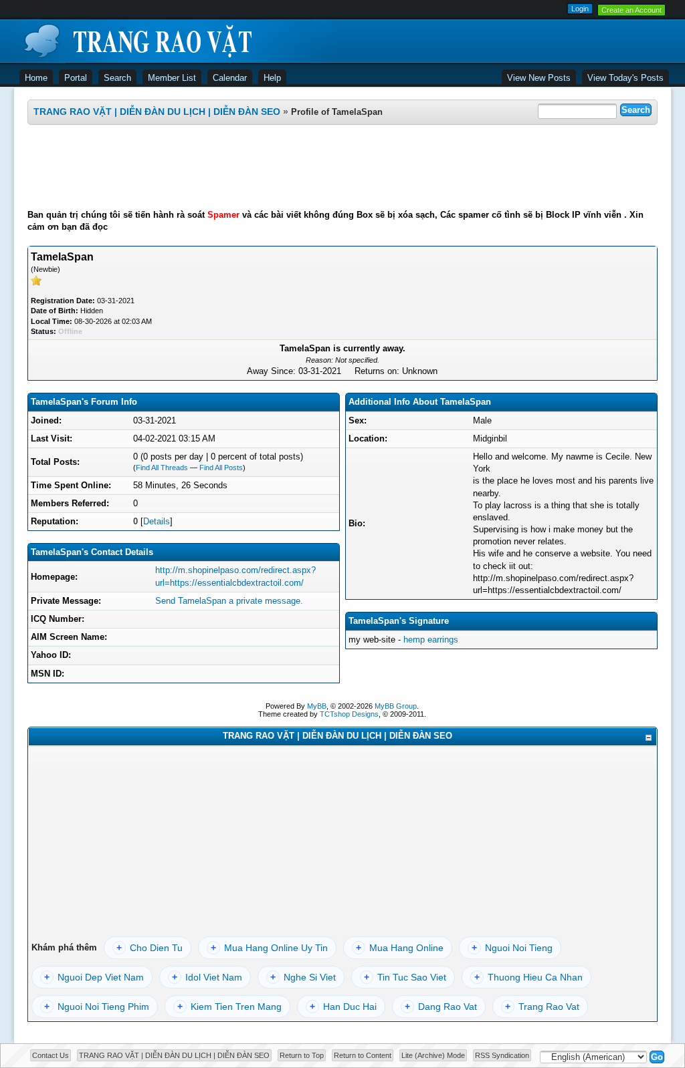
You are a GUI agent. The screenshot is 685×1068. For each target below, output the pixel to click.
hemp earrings (430, 640)
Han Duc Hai (343, 1006)
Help (272, 78)
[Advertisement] (342, 167)
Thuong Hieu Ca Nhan (528, 977)
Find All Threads (162, 468)
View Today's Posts (625, 78)
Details (156, 521)
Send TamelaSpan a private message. (229, 601)
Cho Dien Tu (149, 947)
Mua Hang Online (400, 947)
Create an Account (631, 10)
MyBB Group (396, 706)
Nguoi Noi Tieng (512, 947)
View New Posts (539, 78)
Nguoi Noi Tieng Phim (96, 1006)
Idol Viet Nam (207, 977)
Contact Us (50, 1055)
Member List (172, 78)
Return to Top (302, 1055)
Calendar (230, 78)
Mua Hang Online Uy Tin (269, 947)
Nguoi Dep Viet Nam (94, 977)
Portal (75, 78)
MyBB (316, 706)
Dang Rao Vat (441, 1006)
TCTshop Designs (349, 714)
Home (36, 78)
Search (117, 78)
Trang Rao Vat (542, 1006)
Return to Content (362, 1055)
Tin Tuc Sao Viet (405, 977)
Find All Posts (221, 468)
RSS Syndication (502, 1055)
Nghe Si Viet (303, 977)
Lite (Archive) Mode (433, 1055)
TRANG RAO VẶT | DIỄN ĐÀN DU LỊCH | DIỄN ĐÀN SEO (156, 111)
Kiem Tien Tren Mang (229, 1006)
